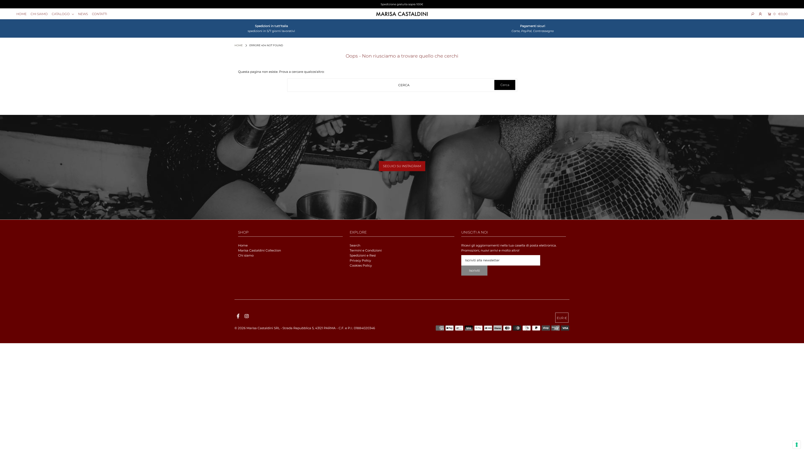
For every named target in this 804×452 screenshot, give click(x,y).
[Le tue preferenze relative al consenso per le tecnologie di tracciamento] (797, 445)
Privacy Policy (360, 260)
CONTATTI (99, 14)
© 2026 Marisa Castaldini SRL (257, 328)
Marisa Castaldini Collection (259, 250)
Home (238, 45)
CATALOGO (61, 14)
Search (355, 245)
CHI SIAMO (39, 14)
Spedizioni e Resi (363, 255)
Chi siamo (246, 255)
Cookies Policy (361, 265)
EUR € (562, 318)
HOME (21, 14)
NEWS (83, 14)
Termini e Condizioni (366, 250)
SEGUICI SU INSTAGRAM (402, 166)
